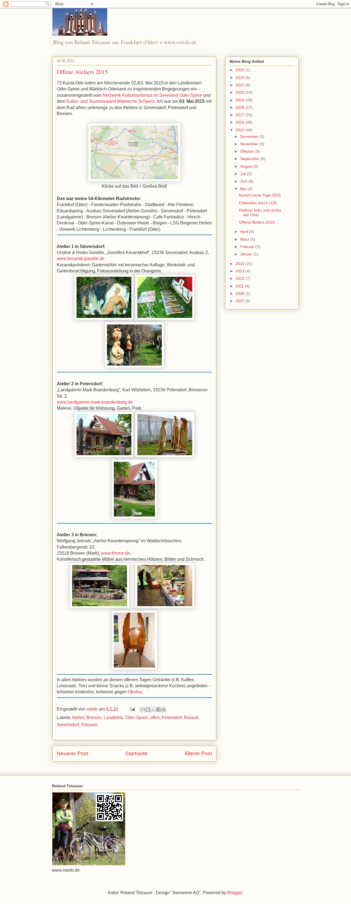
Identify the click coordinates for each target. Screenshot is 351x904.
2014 (240, 263)
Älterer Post (198, 753)
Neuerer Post (72, 753)
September (250, 158)
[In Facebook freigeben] (158, 709)
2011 (240, 286)
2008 (240, 293)
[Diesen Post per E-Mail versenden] (143, 709)
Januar (246, 254)
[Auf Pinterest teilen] (163, 709)
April (244, 231)
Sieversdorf (68, 724)
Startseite (136, 753)
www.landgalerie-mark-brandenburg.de (95, 402)
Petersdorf (172, 717)
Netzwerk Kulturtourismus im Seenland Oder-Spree (152, 95)
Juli (243, 174)
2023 (240, 77)
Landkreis (113, 717)
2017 (240, 115)
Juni (244, 181)
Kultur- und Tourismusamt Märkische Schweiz (110, 101)
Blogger (234, 892)
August (246, 166)
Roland (191, 717)
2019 (240, 100)
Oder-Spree (136, 717)
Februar (247, 246)
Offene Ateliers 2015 (256, 222)
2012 (240, 278)
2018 (240, 107)
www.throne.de (115, 553)
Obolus (135, 691)
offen (155, 717)
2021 (240, 85)
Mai (244, 189)
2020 (240, 92)
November (249, 144)
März (245, 239)
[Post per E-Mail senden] (132, 709)
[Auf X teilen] (153, 709)
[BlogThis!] (148, 709)
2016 (240, 122)
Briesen (93, 717)
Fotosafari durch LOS (257, 203)
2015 (240, 130)
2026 (240, 70)
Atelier (78, 717)
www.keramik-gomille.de (80, 258)
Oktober (247, 151)
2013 (240, 271)
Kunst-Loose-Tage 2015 (260, 195)
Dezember (249, 136)
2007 (240, 301)
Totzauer (89, 724)
